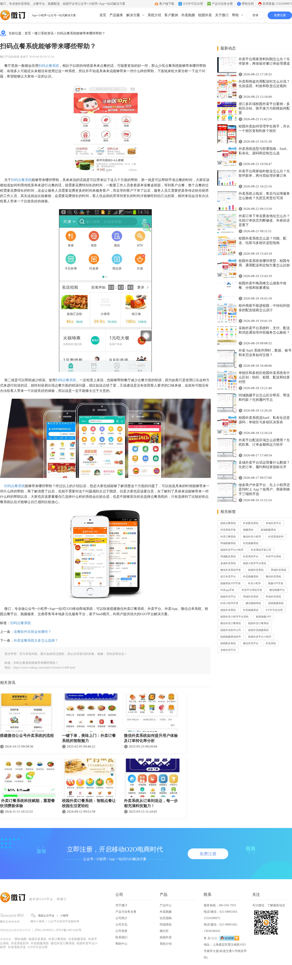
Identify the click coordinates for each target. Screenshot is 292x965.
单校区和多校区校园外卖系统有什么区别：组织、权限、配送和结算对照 (264, 377)
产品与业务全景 (222, 3)
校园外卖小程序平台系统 (234, 616)
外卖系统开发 (228, 529)
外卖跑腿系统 (250, 543)
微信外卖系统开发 (230, 569)
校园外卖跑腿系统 (258, 630)
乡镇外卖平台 (228, 649)
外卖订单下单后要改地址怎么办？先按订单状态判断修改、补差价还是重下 (264, 220)
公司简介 (121, 918)
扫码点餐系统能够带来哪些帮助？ (81, 33)
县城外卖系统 (228, 563)
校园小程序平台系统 (254, 563)
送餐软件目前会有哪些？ (32, 632)
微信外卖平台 (250, 643)
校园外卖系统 (256, 569)
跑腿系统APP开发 (230, 583)
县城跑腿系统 (268, 529)
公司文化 (121, 924)
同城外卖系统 (278, 569)
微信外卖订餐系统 (230, 623)
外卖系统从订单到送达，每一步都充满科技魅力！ (151, 803)
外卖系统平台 (250, 556)
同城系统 (166, 924)
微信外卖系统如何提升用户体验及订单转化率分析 (151, 738)
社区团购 (166, 918)
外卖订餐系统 (228, 536)
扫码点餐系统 (48, 65)
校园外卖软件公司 (230, 630)
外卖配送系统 (250, 523)
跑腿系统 (248, 529)
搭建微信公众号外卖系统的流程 (27, 735)
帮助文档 (248, 3)
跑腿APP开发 (275, 583)
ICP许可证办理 (193, 3)
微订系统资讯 (44, 33)
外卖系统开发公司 (261, 549)
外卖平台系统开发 (252, 589)
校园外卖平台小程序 (231, 549)
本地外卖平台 (273, 523)
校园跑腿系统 (276, 603)
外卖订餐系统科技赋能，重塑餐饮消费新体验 (27, 803)
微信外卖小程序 (252, 536)
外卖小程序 (254, 583)
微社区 (164, 931)
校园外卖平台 (228, 596)
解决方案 (133, 15)
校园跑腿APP (263, 616)
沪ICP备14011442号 (68, 930)
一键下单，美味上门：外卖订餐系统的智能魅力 (89, 738)
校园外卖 (205, 15)
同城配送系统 (228, 556)
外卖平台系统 (273, 556)
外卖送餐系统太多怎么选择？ (36, 640)
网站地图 (21, 939)
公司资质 (121, 931)
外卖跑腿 (188, 15)
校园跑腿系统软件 (230, 636)
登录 (255, 15)
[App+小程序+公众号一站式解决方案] (13, 15)
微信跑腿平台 (277, 589)
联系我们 (121, 937)
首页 (102, 15)
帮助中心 (121, 943)
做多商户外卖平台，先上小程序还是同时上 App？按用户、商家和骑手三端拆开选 (264, 489)
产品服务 (116, 15)
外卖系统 (271, 643)
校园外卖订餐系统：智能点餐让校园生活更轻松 (89, 803)
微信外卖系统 (273, 576)
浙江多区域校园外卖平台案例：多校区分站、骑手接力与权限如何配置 (264, 108)
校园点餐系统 (228, 523)
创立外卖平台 (228, 576)
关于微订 (222, 15)
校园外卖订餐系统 (258, 623)
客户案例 (171, 15)
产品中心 (166, 905)
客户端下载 (166, 3)
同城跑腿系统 (228, 543)
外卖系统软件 (276, 536)
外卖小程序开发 (229, 603)
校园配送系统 (228, 643)
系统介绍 (154, 15)
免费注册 (280, 15)
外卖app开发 (227, 589)
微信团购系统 (253, 603)
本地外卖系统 (273, 596)
